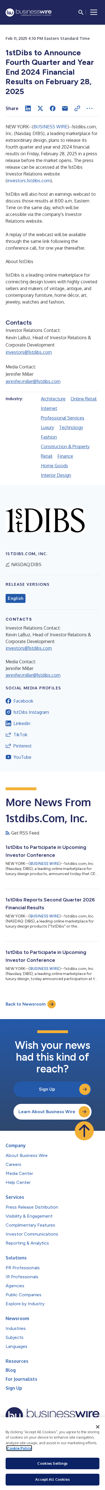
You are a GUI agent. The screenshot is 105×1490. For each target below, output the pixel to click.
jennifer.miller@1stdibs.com (33, 381)
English (15, 598)
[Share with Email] (64, 108)
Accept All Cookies (52, 1479)
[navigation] (93, 12)
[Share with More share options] (89, 108)
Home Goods (54, 465)
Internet (49, 408)
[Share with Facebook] (52, 108)
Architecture (53, 399)
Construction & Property (65, 446)
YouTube (22, 757)
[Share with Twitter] (40, 108)
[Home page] (29, 12)
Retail (46, 456)
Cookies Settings (52, 1463)
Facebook (23, 701)
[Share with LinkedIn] (28, 108)
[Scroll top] (84, 1130)
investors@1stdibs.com (29, 352)
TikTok (20, 734)
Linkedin (21, 723)
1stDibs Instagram (31, 712)
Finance (65, 456)
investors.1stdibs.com (28, 180)
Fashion (49, 437)
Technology (71, 427)
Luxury (47, 427)
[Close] (97, 1426)
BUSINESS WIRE (50, 126)
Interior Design (56, 475)
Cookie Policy (19, 1448)
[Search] (80, 12)
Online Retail (84, 399)
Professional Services (62, 418)
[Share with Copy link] (77, 108)
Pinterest (22, 746)
